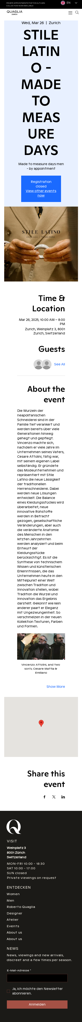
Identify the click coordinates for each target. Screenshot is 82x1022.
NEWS (12, 948)
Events (13, 926)
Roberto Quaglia (21, 907)
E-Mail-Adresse (19, 970)
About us (14, 932)
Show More (56, 687)
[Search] (77, 12)
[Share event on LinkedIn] (63, 796)
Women (13, 894)
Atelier (12, 920)
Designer (15, 913)
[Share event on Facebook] (44, 796)
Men (10, 901)
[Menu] (70, 13)
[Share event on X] (54, 796)
